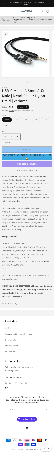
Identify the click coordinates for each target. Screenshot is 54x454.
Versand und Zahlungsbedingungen (20, 334)
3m (37, 120)
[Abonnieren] (46, 410)
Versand (11, 110)
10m (47, 120)
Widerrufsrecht (11, 346)
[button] (5, 11)
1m (18, 120)
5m (7, 126)
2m (27, 120)
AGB (7, 328)
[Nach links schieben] (21, 82)
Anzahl (4, 131)
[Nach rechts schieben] (33, 82)
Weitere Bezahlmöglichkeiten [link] (27, 170)
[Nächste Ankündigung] (49, 3)
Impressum (10, 351)
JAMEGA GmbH (23, 449)
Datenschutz (10, 340)
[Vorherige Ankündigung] (5, 3)
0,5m (8, 120)
